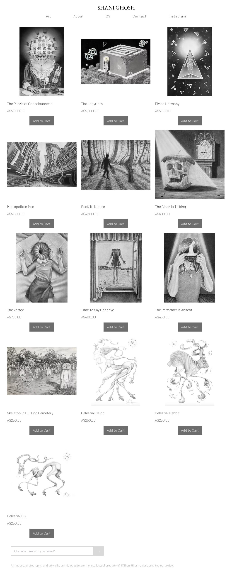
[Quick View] (42, 61)
